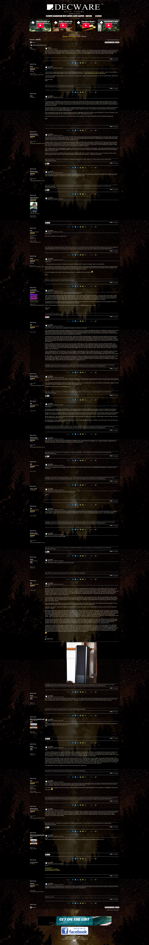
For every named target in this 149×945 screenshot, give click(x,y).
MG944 (38, 39)
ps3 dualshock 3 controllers (52, 869)
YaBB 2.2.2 (80, 936)
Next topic (116, 39)
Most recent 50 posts (74, 35)
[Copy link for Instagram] (85, 62)
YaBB (66, 937)
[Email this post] (80, 62)
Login (78, 36)
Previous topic (110, 39)
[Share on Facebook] (75, 62)
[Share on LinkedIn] (78, 62)
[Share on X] (73, 62)
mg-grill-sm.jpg (49, 638)
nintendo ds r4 (48, 868)
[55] (47, 164)
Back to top (33, 64)
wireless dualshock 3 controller (52, 870)
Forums (32, 39)
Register (84, 36)
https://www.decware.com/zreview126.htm (95, 73)
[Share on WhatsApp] (83, 62)
